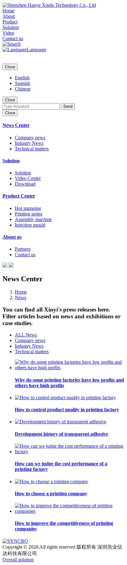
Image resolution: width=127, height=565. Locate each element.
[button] (11, 44)
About (8, 16)
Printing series (28, 213)
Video (8, 33)
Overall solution (18, 559)
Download (25, 183)
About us (12, 237)
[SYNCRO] (15, 541)
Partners (23, 249)
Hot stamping (28, 208)
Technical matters (32, 148)
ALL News (26, 334)
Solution (10, 27)
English (22, 77)
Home (8, 10)
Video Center (28, 178)
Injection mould (30, 225)
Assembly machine (33, 219)
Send (67, 106)
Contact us (12, 38)
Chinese (23, 88)
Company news (30, 137)
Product (10, 21)
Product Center (18, 196)
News (20, 297)
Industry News (29, 143)
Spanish (22, 83)
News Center (16, 125)
